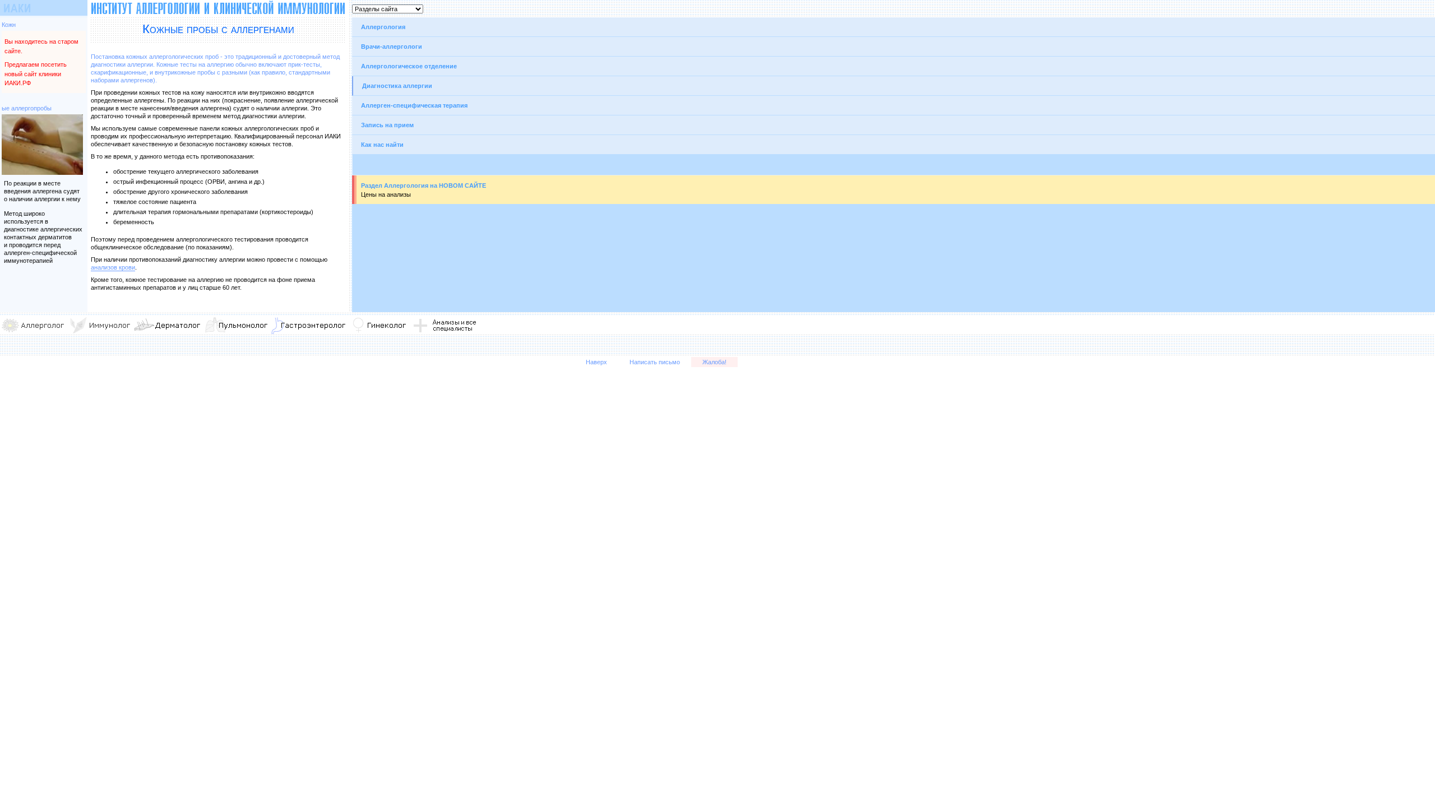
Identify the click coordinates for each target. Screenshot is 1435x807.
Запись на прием (387, 125)
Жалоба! (714, 362)
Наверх (596, 362)
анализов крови (113, 267)
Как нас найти (382, 144)
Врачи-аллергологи (391, 46)
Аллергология (383, 27)
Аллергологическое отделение (409, 66)
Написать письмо (654, 362)
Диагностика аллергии (397, 85)
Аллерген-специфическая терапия (414, 105)
